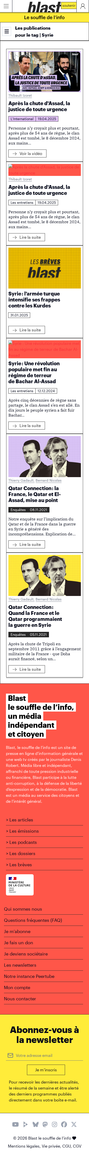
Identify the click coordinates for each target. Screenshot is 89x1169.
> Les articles (19, 819)
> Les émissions (22, 831)
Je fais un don (18, 942)
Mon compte (17, 987)
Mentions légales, (25, 1146)
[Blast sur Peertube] (26, 1125)
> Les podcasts (21, 842)
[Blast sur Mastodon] (45, 1125)
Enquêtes (18, 510)
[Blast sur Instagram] (54, 1125)
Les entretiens (22, 202)
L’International (22, 119)
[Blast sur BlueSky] (36, 1125)
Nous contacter (20, 998)
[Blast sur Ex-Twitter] (74, 1125)
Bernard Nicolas (49, 480)
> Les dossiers (20, 853)
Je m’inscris (46, 1069)
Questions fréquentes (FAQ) (33, 920)
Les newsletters (20, 965)
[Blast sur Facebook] (64, 1125)
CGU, (67, 1146)
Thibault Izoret (20, 95)
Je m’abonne (17, 931)
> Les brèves (19, 864)
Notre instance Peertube (29, 976)
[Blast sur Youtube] (15, 1125)
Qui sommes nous (23, 909)
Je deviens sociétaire (26, 953)
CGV (77, 1146)
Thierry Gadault (21, 480)
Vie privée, (52, 1146)
